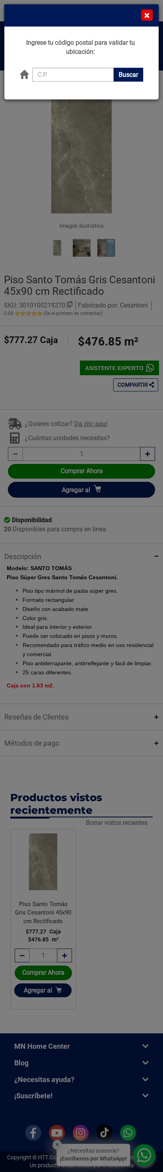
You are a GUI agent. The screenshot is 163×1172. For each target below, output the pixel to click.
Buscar (128, 74)
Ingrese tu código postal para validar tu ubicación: (80, 47)
